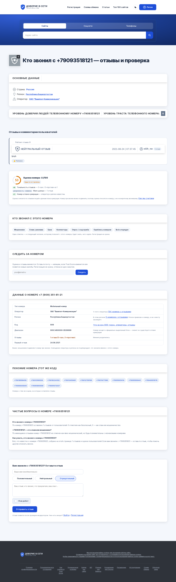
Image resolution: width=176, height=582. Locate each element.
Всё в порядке (122, 230)
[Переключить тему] (135, 7)
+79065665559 (37, 386)
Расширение (121, 567)
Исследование (134, 567)
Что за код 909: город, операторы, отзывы (114, 325)
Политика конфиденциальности (29, 568)
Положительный (24, 478)
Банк (50, 230)
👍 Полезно (18, 161)
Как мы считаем (146, 198)
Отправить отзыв (25, 509)
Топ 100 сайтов (120, 7)
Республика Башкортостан (39, 94)
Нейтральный (46, 478)
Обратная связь (155, 568)
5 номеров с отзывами (117, 317)
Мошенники (19, 230)
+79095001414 (118, 380)
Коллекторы (62, 230)
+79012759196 (86, 380)
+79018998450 (20, 380)
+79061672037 (54, 386)
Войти (66, 515)
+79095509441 (135, 380)
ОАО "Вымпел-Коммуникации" (44, 99)
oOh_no (148, 148)
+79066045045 (20, 386)
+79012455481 (70, 380)
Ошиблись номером (102, 230)
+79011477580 (102, 380)
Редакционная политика (73, 568)
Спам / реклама (36, 230)
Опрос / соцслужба (80, 230)
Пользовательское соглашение (47, 568)
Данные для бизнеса (98, 569)
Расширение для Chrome (109, 568)
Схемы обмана (91, 7)
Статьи (106, 7)
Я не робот (23, 501)
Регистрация (73, 7)
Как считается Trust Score (60, 570)
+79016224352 (53, 380)
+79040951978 (151, 380)
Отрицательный (67, 478)
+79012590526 (37, 380)
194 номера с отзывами (119, 311)
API (91, 567)
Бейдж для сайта (84, 569)
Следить (82, 272)
